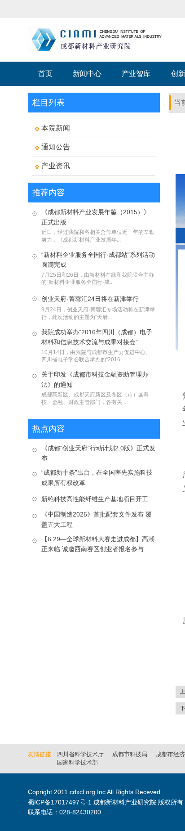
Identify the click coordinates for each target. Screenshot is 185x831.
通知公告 (55, 147)
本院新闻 (55, 128)
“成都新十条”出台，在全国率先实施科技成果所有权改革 (97, 477)
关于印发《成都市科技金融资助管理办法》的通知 (94, 379)
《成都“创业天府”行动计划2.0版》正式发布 (98, 453)
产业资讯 (55, 166)
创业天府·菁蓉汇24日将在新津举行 (90, 298)
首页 (45, 73)
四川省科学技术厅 (80, 754)
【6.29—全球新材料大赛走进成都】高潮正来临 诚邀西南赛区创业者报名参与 (97, 544)
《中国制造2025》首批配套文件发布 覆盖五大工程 (96, 519)
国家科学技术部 (77, 762)
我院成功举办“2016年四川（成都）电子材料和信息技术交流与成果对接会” (96, 337)
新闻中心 (87, 73)
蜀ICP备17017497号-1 (60, 802)
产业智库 (136, 73)
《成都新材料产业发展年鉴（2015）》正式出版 (95, 216)
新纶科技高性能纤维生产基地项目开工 (94, 499)
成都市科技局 (129, 754)
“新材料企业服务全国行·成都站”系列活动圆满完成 (98, 259)
